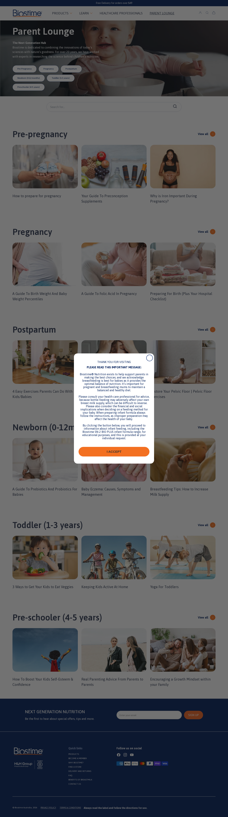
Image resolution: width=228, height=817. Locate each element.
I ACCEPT (114, 451)
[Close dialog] (149, 358)
